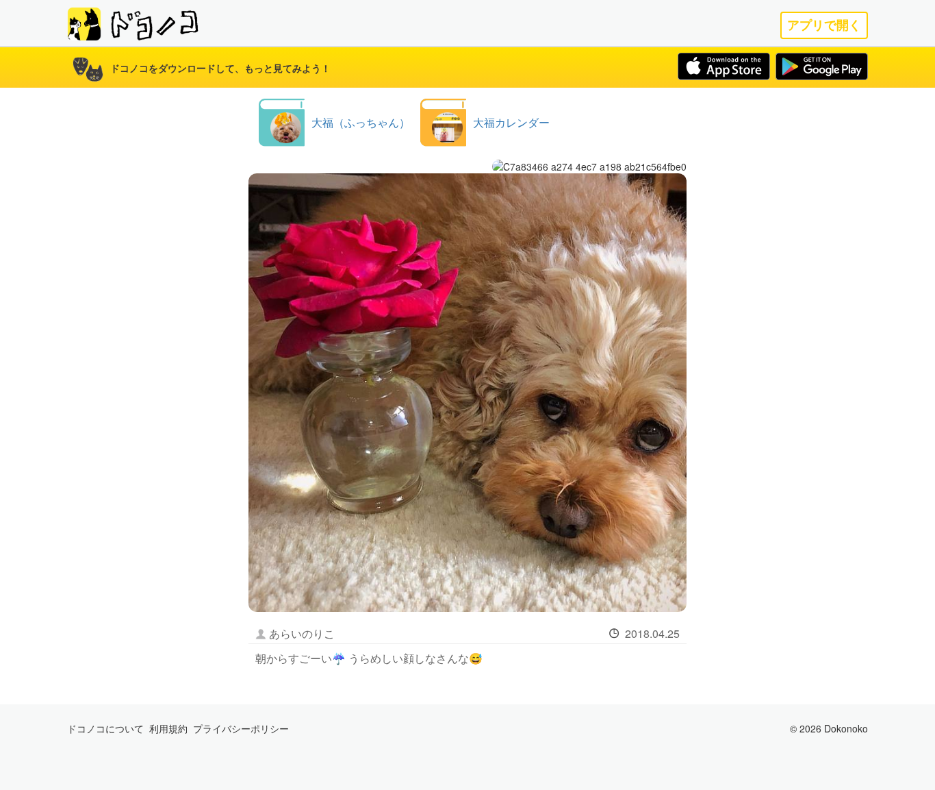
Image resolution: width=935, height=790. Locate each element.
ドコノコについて (105, 728)
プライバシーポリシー (241, 728)
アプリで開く (824, 25)
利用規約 (168, 728)
